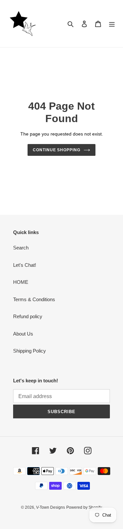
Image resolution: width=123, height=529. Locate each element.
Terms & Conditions (34, 299)
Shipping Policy (29, 351)
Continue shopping (57, 150)
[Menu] (112, 24)
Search (21, 247)
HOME (20, 282)
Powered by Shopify (84, 507)
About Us (23, 334)
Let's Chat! (24, 265)
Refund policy (27, 316)
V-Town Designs (50, 507)
